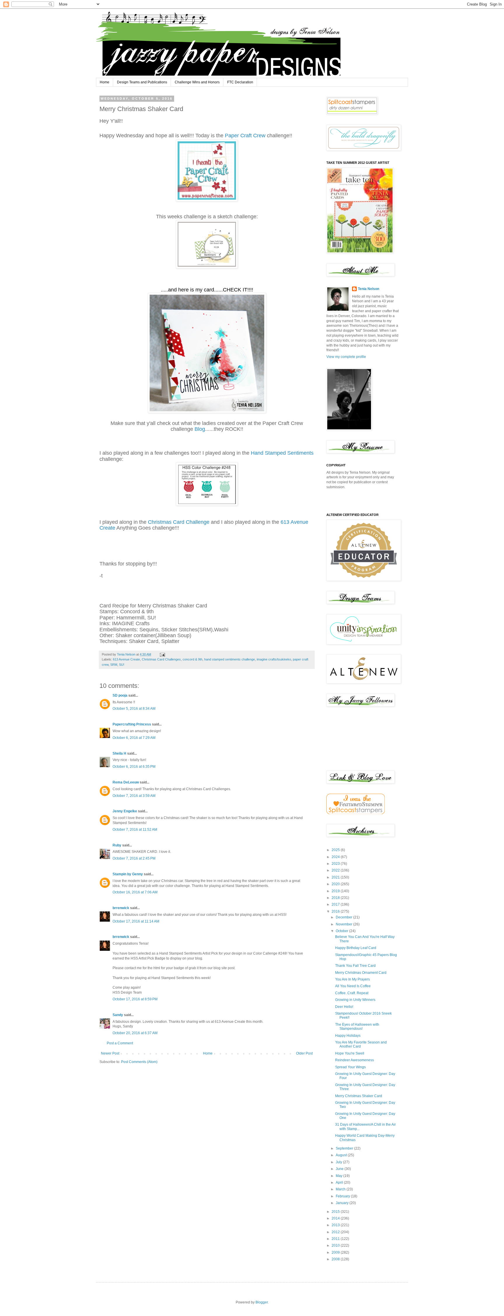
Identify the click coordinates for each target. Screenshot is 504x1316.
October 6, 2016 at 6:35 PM (134, 767)
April (340, 1182)
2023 (336, 864)
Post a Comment (120, 1043)
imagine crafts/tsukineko (274, 659)
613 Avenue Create (126, 659)
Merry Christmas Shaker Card (358, 1096)
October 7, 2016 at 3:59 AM (134, 796)
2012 (336, 1232)
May (339, 1176)
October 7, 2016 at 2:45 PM (134, 858)
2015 (336, 1212)
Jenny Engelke (125, 811)
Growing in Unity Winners (355, 1000)
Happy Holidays (347, 1036)
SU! (121, 664)
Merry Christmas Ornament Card (360, 973)
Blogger (262, 1302)
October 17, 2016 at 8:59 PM (135, 999)
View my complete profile (346, 357)
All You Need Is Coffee (353, 986)
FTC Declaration (240, 82)
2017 (336, 904)
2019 (336, 891)
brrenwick (121, 908)
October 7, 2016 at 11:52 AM (135, 829)
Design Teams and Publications (142, 82)
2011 (336, 1239)
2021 (336, 877)
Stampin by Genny (128, 874)
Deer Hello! (344, 1007)
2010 (336, 1245)
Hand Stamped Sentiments (282, 453)
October (342, 931)
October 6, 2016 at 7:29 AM (134, 738)
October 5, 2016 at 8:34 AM (134, 709)
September (345, 1148)
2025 (336, 850)
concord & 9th (192, 659)
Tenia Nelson (368, 289)
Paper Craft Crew (246, 135)
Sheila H (119, 753)
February (343, 1196)
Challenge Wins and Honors (197, 82)
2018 (336, 898)
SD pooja (120, 695)
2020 (336, 884)
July (339, 1162)
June (340, 1169)
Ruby (117, 845)
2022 (336, 870)
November (344, 924)
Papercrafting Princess (132, 724)
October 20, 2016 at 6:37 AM (135, 1033)
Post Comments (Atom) (139, 1062)
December (344, 917)
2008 (336, 1259)
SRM (113, 664)
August (342, 1155)
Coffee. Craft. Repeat (351, 993)
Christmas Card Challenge (178, 522)
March (341, 1189)
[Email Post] (162, 654)
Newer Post (110, 1053)
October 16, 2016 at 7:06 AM (135, 892)
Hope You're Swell (349, 1053)
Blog (199, 429)
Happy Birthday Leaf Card (355, 948)
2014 (336, 1218)
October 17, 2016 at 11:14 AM (136, 921)
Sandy (118, 1015)
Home (104, 82)
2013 (336, 1225)
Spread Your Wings (350, 1067)
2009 (336, 1252)
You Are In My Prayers (352, 979)
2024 (336, 857)
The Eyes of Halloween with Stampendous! (357, 1026)
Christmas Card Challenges (161, 659)
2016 (336, 911)
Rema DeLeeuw (126, 782)
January (342, 1203)
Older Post (304, 1053)
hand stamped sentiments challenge (229, 659)
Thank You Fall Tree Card (355, 966)
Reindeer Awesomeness (354, 1060)
